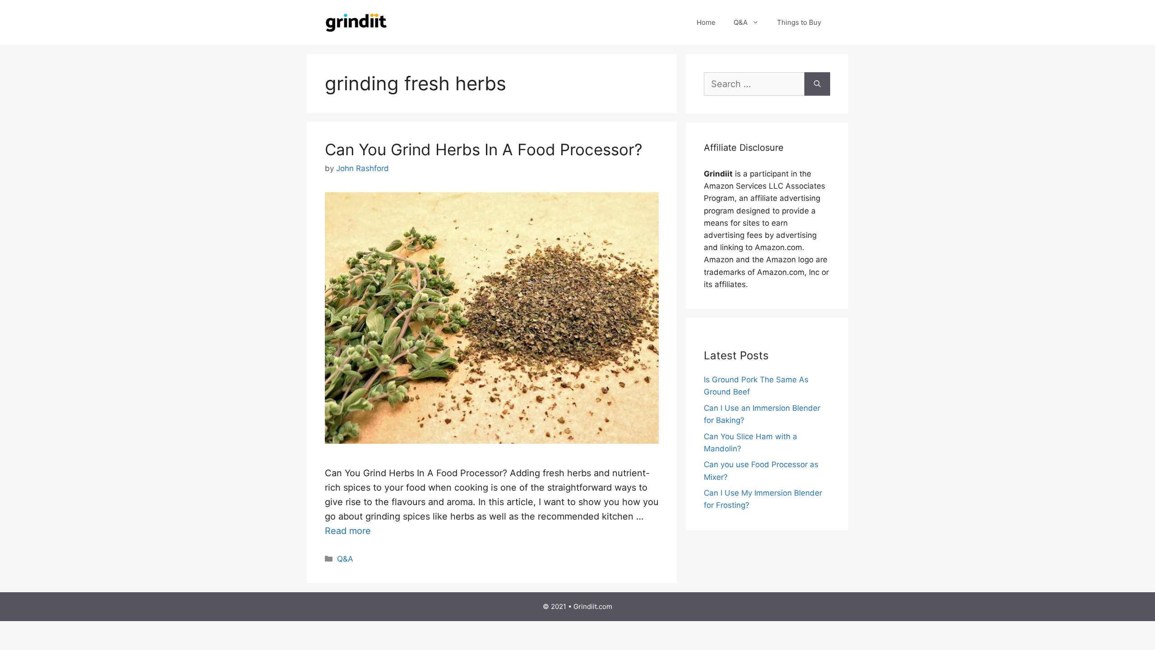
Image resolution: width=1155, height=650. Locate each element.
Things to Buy (799, 22)
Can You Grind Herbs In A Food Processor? (483, 149)
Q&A (741, 22)
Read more (348, 530)
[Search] (817, 84)
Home (706, 22)
